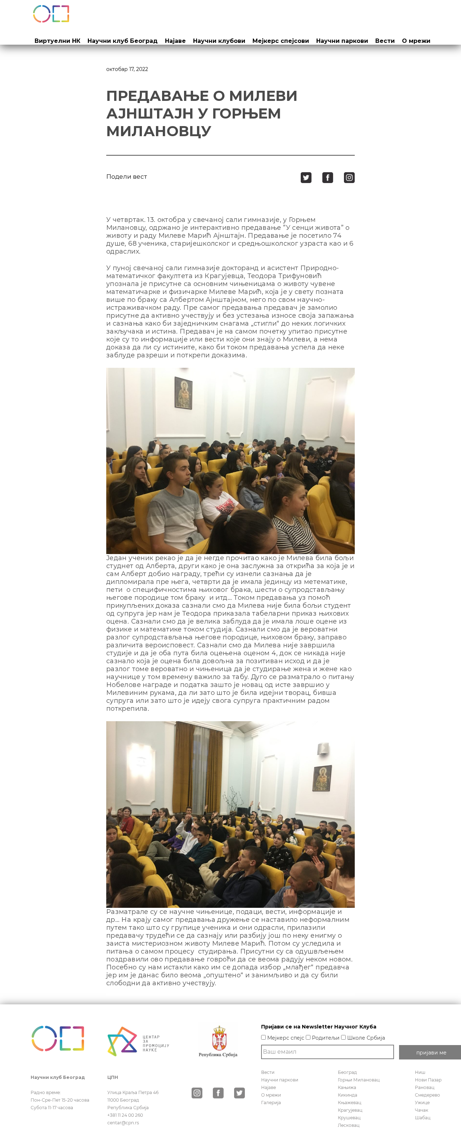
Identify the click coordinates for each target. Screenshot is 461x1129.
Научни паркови (342, 40)
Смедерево (427, 1095)
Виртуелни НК (57, 40)
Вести (385, 40)
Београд (347, 1072)
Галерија (271, 1102)
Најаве (175, 40)
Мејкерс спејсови (280, 40)
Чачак (421, 1110)
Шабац (422, 1117)
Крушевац (349, 1117)
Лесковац (348, 1125)
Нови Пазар (428, 1080)
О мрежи (416, 40)
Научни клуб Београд (123, 40)
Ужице (422, 1102)
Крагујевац (350, 1110)
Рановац (424, 1087)
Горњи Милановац (359, 1080)
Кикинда (347, 1095)
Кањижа (347, 1087)
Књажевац (349, 1102)
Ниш (420, 1072)
